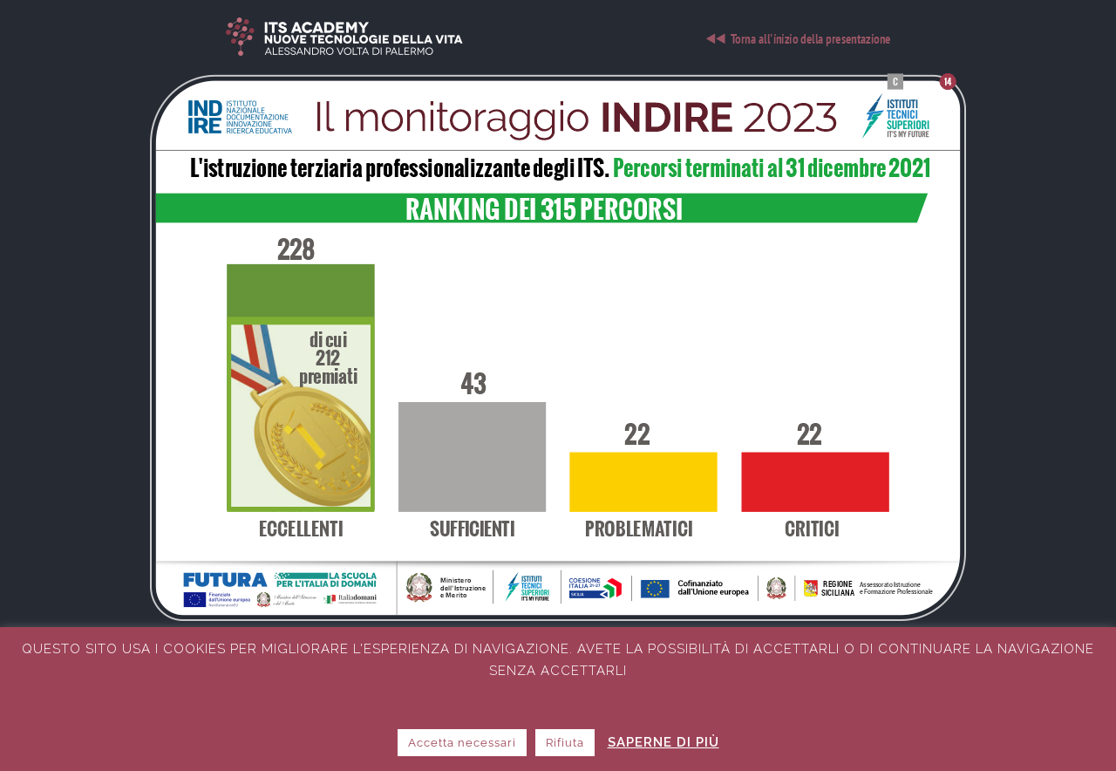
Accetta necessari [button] (462, 742)
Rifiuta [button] (565, 742)
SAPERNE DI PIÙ (663, 742)
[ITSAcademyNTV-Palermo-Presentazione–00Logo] (558, 23)
